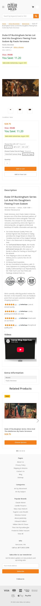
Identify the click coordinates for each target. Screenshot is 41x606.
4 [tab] (22, 450)
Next (38, 421)
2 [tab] (18, 450)
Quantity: (8, 159)
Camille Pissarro (20, 506)
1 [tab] (17, 450)
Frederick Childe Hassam (20, 530)
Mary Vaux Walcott (20, 509)
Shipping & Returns (20, 468)
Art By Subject (20, 492)
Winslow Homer (20, 515)
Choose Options (20, 442)
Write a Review (19, 47)
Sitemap (20, 477)
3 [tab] (20, 450)
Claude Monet (21, 502)
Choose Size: (15, 144)
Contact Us (20, 471)
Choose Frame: (18, 151)
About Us (20, 462)
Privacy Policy (20, 465)
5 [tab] (24, 450)
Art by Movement (20, 488)
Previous (3, 421)
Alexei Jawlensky (20, 518)
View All (20, 534)
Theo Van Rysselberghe (20, 527)
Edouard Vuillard (20, 521)
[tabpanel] (20, 420)
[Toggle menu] (3, 7)
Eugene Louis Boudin (20, 512)
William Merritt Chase (20, 524)
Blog (20, 474)
